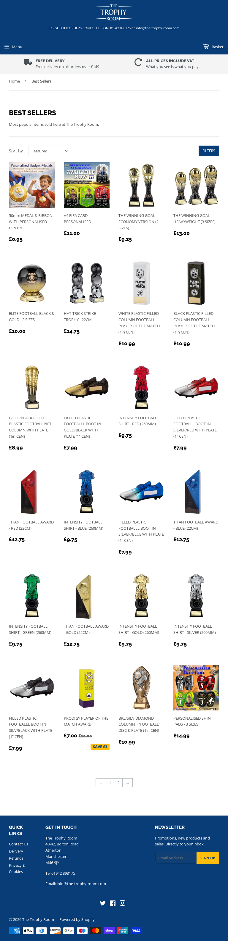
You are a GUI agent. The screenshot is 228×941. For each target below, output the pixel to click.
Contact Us (18, 844)
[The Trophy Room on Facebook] (113, 904)
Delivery (16, 851)
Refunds (16, 858)
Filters (208, 150)
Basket (217, 46)
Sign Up (207, 858)
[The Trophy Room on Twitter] (103, 904)
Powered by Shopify (77, 919)
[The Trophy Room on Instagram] (123, 904)
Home (14, 81)
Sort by (16, 151)
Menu (17, 46)
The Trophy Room (38, 919)
